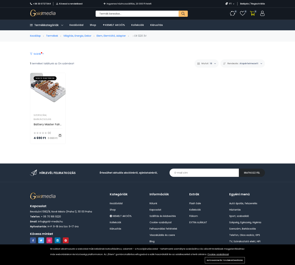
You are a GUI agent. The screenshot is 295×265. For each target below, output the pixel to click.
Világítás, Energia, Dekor (77, 35)
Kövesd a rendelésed (70, 3)
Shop (93, 25)
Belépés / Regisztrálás (252, 3)
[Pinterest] (66, 240)
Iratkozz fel (252, 172)
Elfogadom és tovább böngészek (225, 260)
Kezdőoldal (76, 25)
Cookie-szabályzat (218, 254)
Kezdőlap (35, 35)
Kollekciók (137, 25)
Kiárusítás (156, 25)
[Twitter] (41, 240)
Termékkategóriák (46, 25)
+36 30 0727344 (42, 3)
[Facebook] (33, 240)
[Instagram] (49, 240)
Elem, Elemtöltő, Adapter (111, 35)
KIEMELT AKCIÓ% (114, 25)
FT (230, 3)
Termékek (52, 35)
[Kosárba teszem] (60, 135)
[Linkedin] (57, 240)
